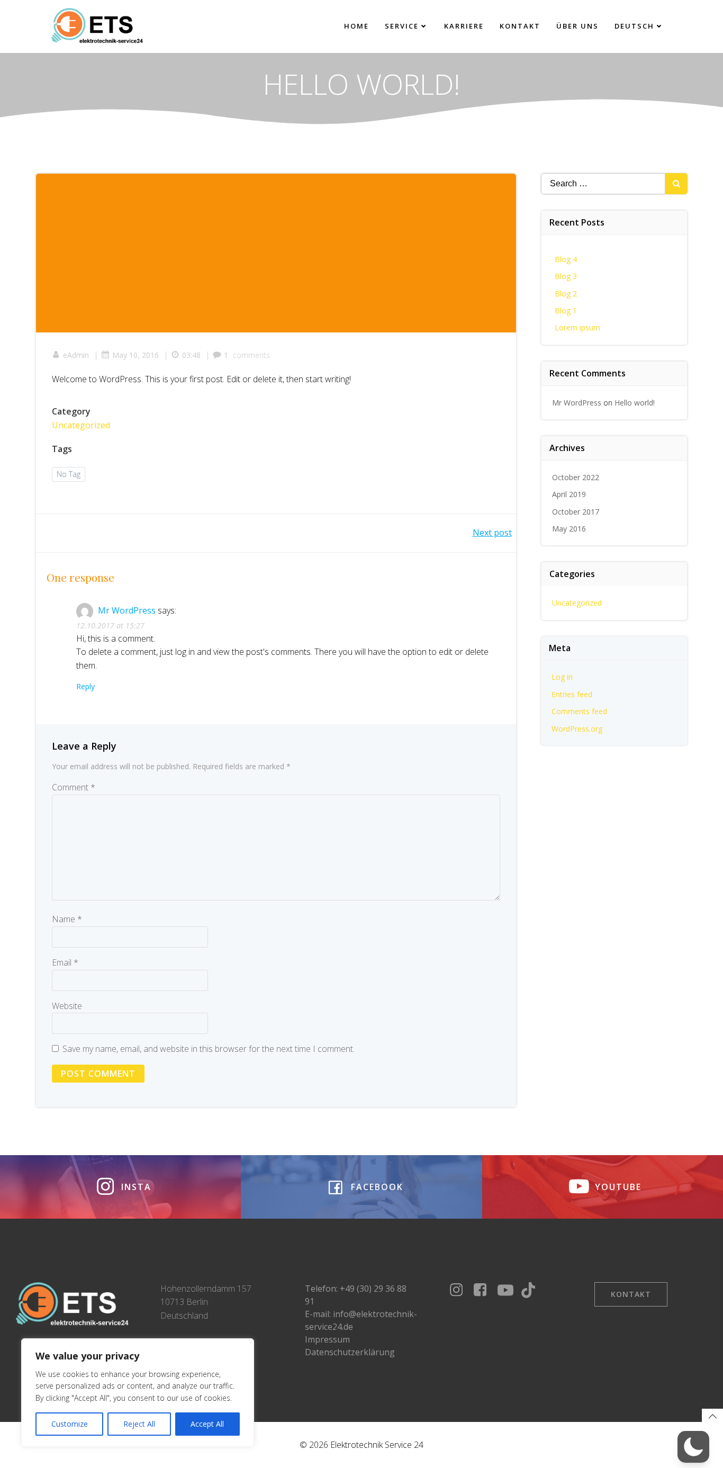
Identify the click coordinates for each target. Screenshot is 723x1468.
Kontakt (520, 26)
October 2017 (575, 512)
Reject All (139, 1424)
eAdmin (76, 355)
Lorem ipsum (577, 327)
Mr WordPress (127, 610)
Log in (562, 677)
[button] (693, 1447)
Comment (73, 787)
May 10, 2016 (135, 355)
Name (67, 919)
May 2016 (569, 529)
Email (65, 962)
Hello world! (634, 403)
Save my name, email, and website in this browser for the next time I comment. (208, 1049)
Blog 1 (566, 310)
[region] (137, 1392)
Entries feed (572, 694)
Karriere (464, 26)
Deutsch (634, 26)
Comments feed (579, 711)
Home (356, 26)
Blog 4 (566, 259)
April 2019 (569, 494)
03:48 (191, 355)
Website (67, 1006)
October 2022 (575, 477)
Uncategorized (81, 425)
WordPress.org (577, 729)
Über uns (577, 26)
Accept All (207, 1424)
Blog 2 (566, 294)
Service (402, 26)
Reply (85, 686)
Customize (69, 1424)
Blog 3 (566, 276)
